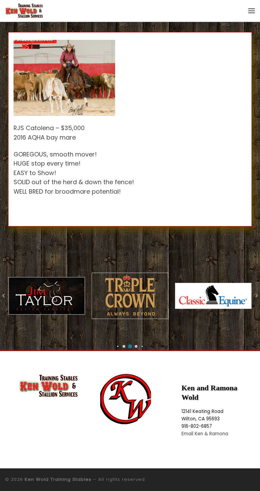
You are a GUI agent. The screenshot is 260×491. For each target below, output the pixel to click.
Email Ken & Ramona (204, 434)
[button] (117, 346)
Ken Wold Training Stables (58, 479)
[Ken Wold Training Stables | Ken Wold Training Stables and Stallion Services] (24, 10)
